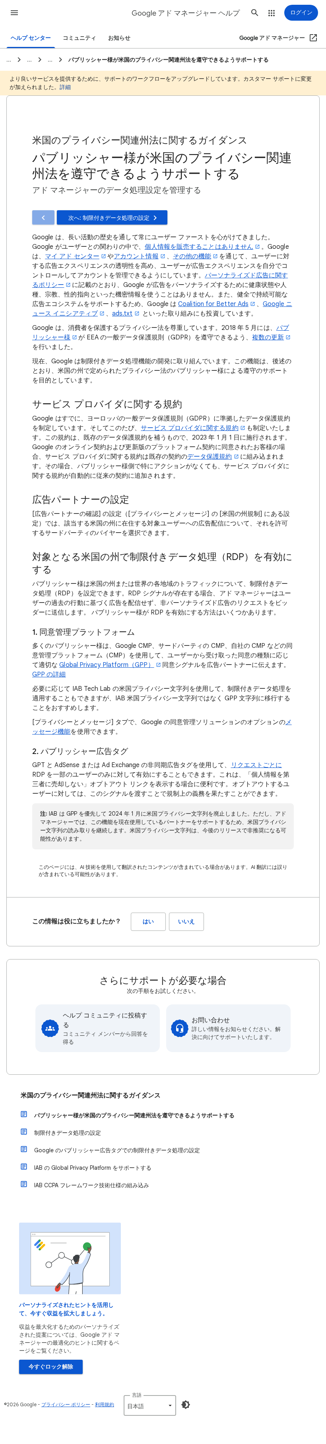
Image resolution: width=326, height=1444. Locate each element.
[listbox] (150, 1405)
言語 (137, 1395)
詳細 (65, 87)
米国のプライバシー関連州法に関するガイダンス (91, 1095)
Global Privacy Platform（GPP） (106, 665)
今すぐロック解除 (51, 1366)
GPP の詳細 (49, 674)
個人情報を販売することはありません (199, 247)
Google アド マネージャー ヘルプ (186, 13)
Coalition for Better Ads (213, 304)
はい (148, 921)
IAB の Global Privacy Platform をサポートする (92, 1167)
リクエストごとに (256, 765)
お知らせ (119, 38)
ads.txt (122, 314)
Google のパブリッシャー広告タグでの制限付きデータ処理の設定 (117, 1150)
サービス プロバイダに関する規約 (189, 428)
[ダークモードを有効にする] (185, 1404)
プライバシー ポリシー (65, 1404)
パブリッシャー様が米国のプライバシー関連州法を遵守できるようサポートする (134, 1115)
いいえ (186, 921)
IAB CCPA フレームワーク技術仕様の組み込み (91, 1185)
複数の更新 (268, 337)
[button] (14, 12)
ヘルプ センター (31, 38)
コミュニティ (79, 38)
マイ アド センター (72, 256)
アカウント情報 (136, 256)
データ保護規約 (209, 457)
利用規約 (104, 1404)
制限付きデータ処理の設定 (67, 1132)
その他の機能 (192, 256)
